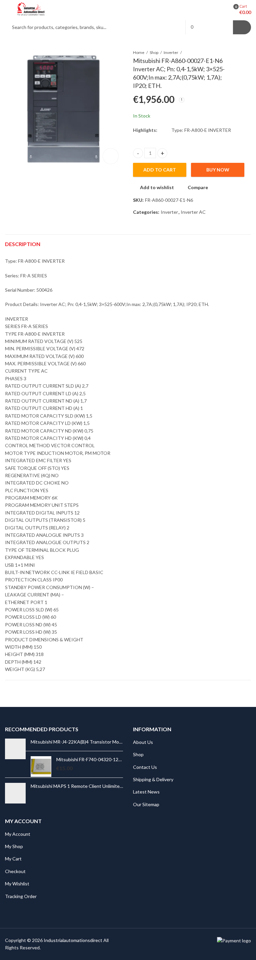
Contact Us (145, 767)
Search (242, 27)
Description (22, 244)
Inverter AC (193, 212)
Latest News (146, 792)
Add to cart (159, 169)
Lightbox (110, 156)
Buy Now (217, 169)
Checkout (15, 871)
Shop (154, 52)
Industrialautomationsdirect (73, 940)
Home (138, 52)
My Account (17, 834)
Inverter (171, 52)
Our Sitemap (146, 804)
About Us (143, 742)
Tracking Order (21, 896)
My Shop (14, 846)
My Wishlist (17, 883)
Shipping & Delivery (153, 779)
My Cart (13, 858)
